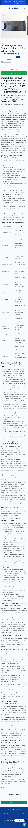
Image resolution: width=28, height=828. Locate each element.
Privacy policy (6, 822)
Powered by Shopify (14, 820)
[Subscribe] (23, 813)
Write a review (14, 803)
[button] (2, 7)
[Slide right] (17, 40)
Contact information (14, 825)
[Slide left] (10, 40)
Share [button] (4, 787)
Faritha (7, 820)
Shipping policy (22, 822)
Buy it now (14, 73)
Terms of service (14, 822)
